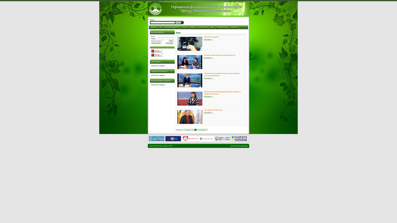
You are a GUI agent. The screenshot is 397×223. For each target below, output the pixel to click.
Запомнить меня (156, 41)
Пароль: (154, 38)
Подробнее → (208, 39)
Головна (153, 27)
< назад (186, 130)
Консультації (202, 27)
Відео (212, 27)
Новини (193, 27)
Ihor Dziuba (244, 146)
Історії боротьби (222, 27)
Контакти (234, 27)
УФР (160, 27)
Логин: (153, 36)
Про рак (184, 27)
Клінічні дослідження (171, 27)
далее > (204, 130)
